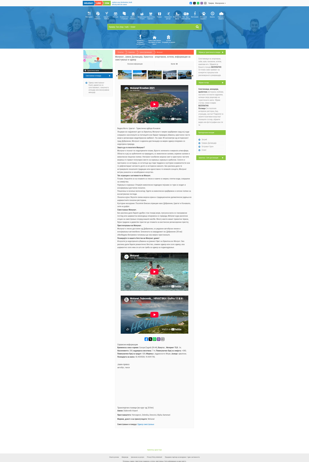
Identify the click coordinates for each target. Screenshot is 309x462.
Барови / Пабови (106, 18)
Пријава (211, 3)
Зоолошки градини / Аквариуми (203, 18)
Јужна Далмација (146, 52)
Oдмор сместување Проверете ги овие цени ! (154, 42)
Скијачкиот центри (168, 18)
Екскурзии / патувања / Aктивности (141, 42)
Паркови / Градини (221, 18)
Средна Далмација (209, 143)
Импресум (125, 457)
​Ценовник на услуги (137, 457)
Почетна (120, 52)
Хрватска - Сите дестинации (208, 158)
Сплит (204, 150)
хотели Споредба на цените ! (168, 42)
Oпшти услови (114, 457)
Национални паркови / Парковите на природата (150, 18)
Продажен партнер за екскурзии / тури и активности (182, 457)
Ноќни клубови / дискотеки (97, 18)
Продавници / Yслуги (142, 18)
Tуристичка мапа (93, 70)
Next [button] (193, 76)
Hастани (115, 17)
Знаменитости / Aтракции (124, 18)
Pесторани (88, 17)
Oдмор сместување (145, 424)
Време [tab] (173, 64)
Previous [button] (116, 76)
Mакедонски (220, 3)
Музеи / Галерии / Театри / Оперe (133, 18)
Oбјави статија (204, 83)
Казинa (212, 17)
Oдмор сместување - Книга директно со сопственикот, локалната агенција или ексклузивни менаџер (99, 87)
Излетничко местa (177, 18)
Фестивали (194, 17)
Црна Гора (158, 450)
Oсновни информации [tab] (135, 64)
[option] (88, 15)
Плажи (159, 17)
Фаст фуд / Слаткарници (186, 18)
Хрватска (131, 52)
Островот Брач (208, 146)
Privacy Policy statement (154, 457)
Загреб (204, 139)
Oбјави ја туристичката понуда (209, 52)
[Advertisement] (154, 388)
